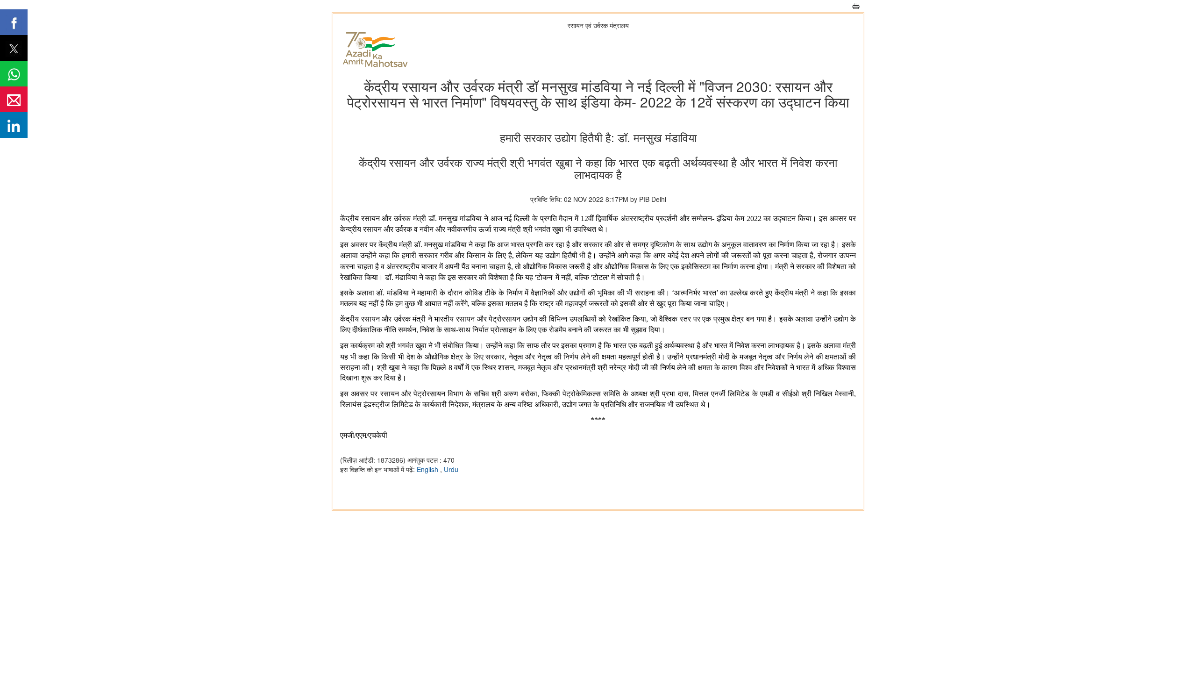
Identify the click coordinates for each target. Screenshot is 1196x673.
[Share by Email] (14, 99)
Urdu (451, 469)
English (428, 469)
